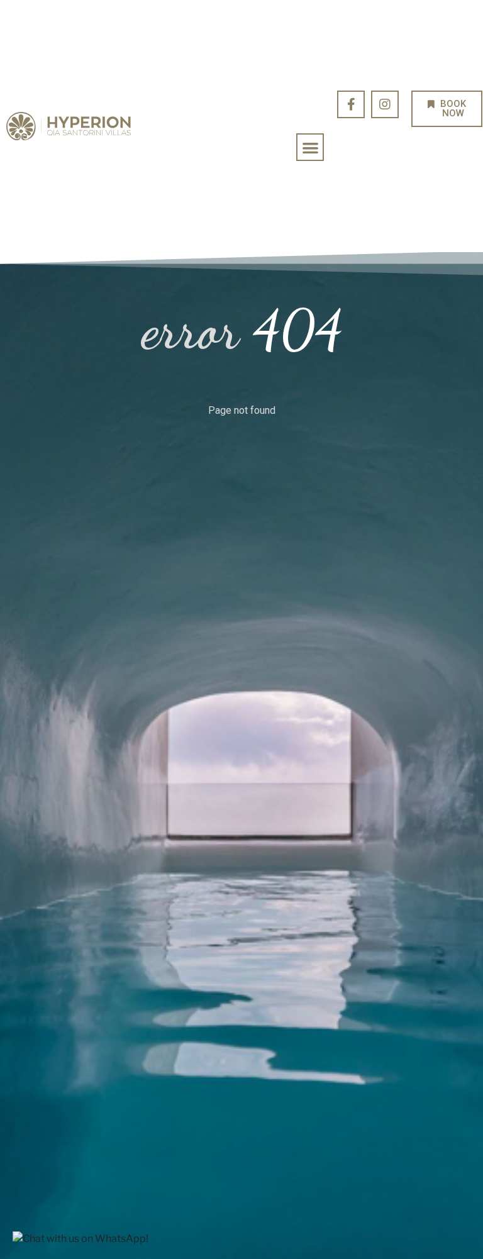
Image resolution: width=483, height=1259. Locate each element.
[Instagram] (385, 104)
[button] (310, 147)
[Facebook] (351, 104)
